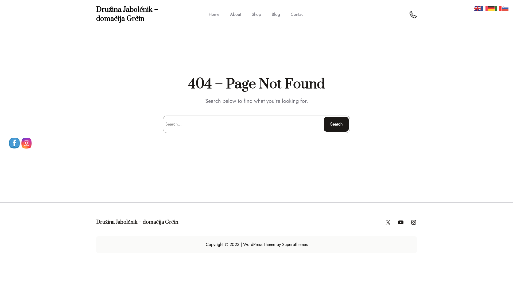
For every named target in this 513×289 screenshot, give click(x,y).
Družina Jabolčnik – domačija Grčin (127, 14)
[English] (477, 8)
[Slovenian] (505, 8)
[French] (484, 8)
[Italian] (498, 8)
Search (336, 124)
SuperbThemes (295, 244)
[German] (491, 8)
